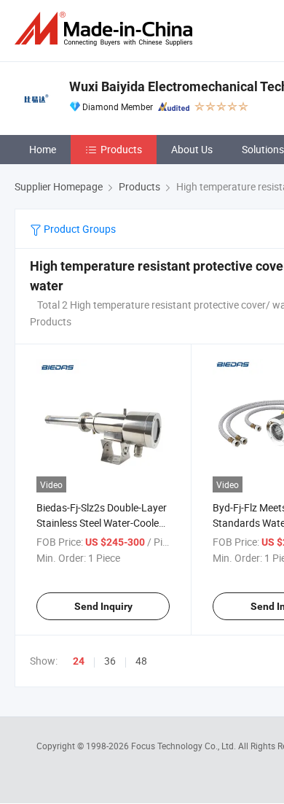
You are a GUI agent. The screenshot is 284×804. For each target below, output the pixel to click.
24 (78, 661)
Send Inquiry (103, 606)
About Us (192, 149)
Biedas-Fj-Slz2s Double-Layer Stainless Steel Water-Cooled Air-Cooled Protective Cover (101, 522)
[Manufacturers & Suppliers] (106, 29)
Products (121, 149)
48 (141, 661)
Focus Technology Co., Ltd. (184, 745)
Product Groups (79, 229)
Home (42, 149)
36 (110, 661)
